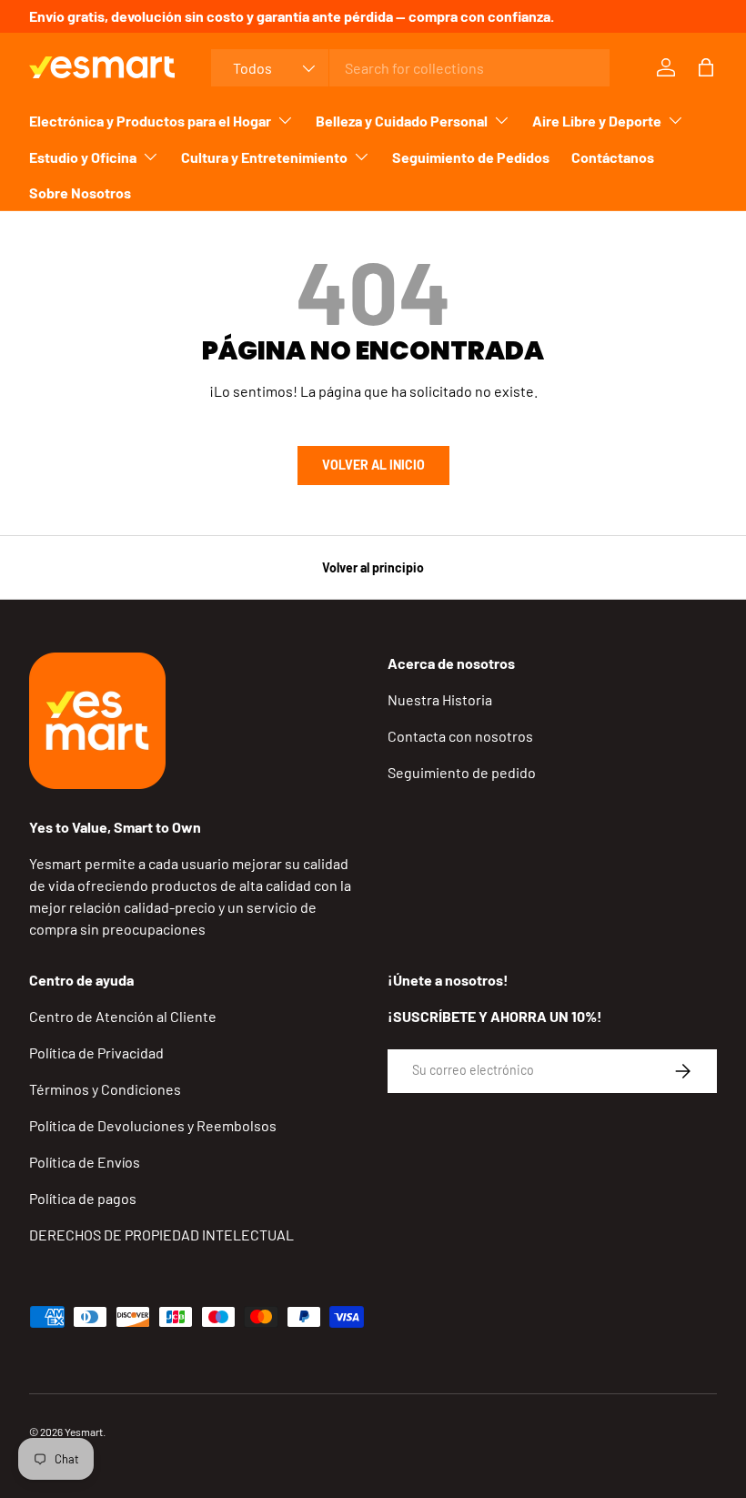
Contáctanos (612, 157)
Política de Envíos (84, 1161)
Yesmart (84, 1431)
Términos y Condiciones (105, 1089)
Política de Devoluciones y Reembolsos (153, 1125)
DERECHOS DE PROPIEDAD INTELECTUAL (161, 1234)
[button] (706, 67)
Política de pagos (82, 1198)
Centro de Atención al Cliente (123, 1016)
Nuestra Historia (440, 699)
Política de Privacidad (96, 1052)
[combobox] (410, 67)
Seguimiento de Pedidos (470, 157)
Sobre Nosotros (80, 192)
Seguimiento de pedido (462, 772)
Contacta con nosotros (460, 735)
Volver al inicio (373, 464)
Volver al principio (373, 567)
